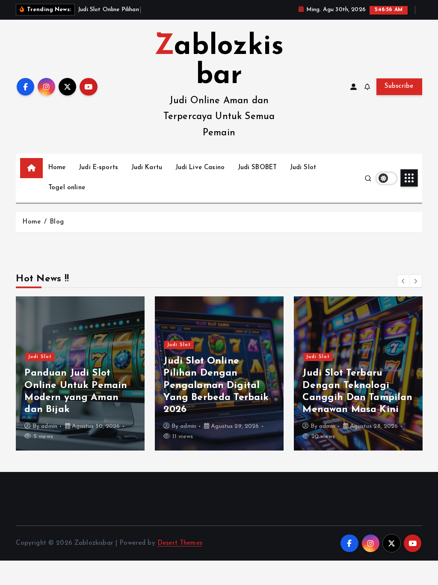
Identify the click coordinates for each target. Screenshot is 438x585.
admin (49, 426)
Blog (57, 222)
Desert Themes (179, 543)
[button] (403, 281)
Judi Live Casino (200, 167)
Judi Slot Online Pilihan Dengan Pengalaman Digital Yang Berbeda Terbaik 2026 (216, 385)
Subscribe (399, 86)
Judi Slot (303, 167)
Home (57, 167)
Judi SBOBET (257, 167)
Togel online (66, 188)
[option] (80, 373)
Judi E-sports (98, 167)
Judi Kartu (147, 167)
